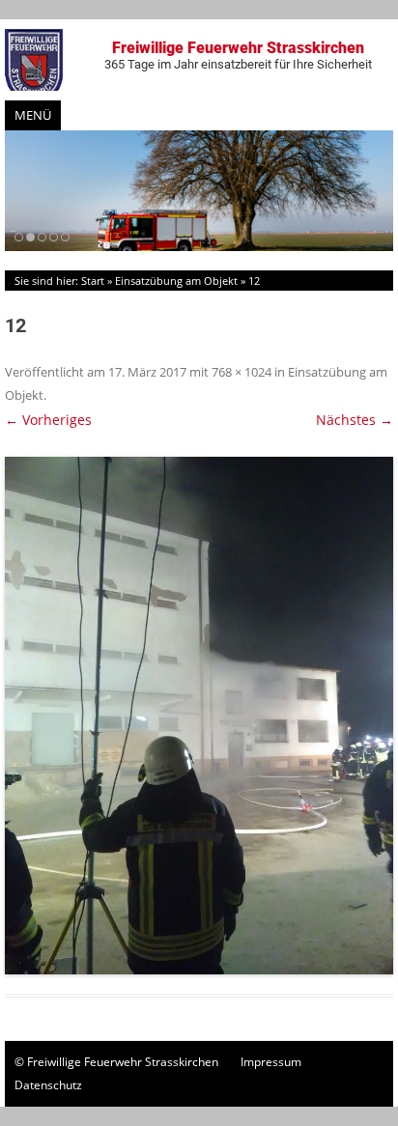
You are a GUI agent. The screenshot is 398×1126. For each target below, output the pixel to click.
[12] (199, 715)
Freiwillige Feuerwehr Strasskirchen (238, 55)
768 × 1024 (241, 371)
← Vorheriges (48, 419)
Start (92, 280)
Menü (32, 115)
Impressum (271, 1062)
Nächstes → (354, 419)
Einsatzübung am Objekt (176, 280)
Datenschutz (48, 1085)
